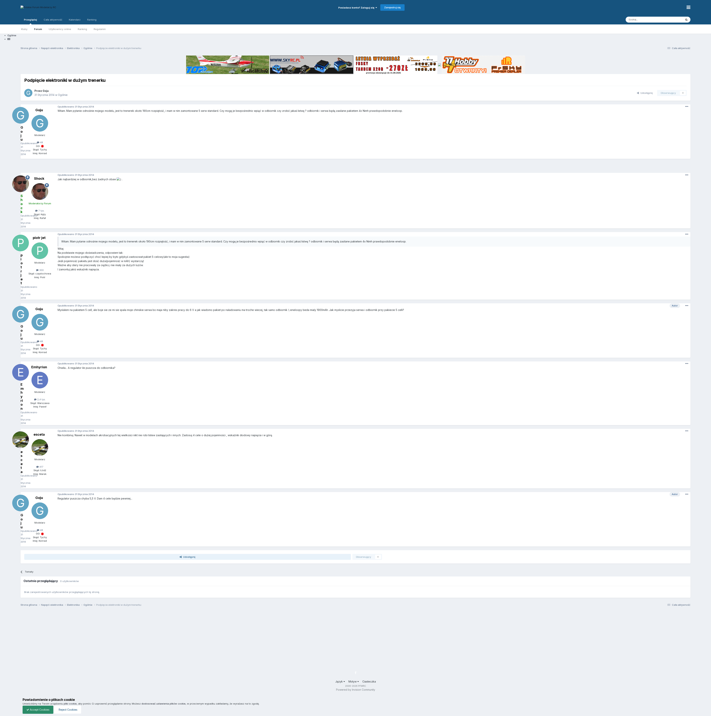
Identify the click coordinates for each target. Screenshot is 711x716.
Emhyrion (39, 367)
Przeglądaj (30, 19)
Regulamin (100, 29)
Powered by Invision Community (355, 689)
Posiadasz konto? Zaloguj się (356, 7)
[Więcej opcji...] (686, 106)
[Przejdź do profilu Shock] (39, 191)
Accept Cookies (39, 709)
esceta (39, 434)
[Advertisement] (355, 167)
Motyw (352, 681)
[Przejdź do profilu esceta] (39, 447)
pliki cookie (70, 703)
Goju (46, 90)
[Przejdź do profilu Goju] (28, 93)
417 (41, 466)
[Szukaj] (686, 20)
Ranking (82, 29)
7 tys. (41, 210)
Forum (38, 29)
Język (339, 681)
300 (41, 270)
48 (41, 142)
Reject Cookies (67, 709)
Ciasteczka (369, 681)
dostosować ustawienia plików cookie (163, 703)
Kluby (24, 29)
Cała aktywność (53, 19)
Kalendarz (75, 19)
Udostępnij (646, 92)
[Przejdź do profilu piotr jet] (39, 250)
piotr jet (39, 238)
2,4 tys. (41, 399)
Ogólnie (63, 94)
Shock (39, 178)
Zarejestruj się (392, 7)
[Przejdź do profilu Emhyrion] (39, 380)
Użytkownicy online (60, 29)
